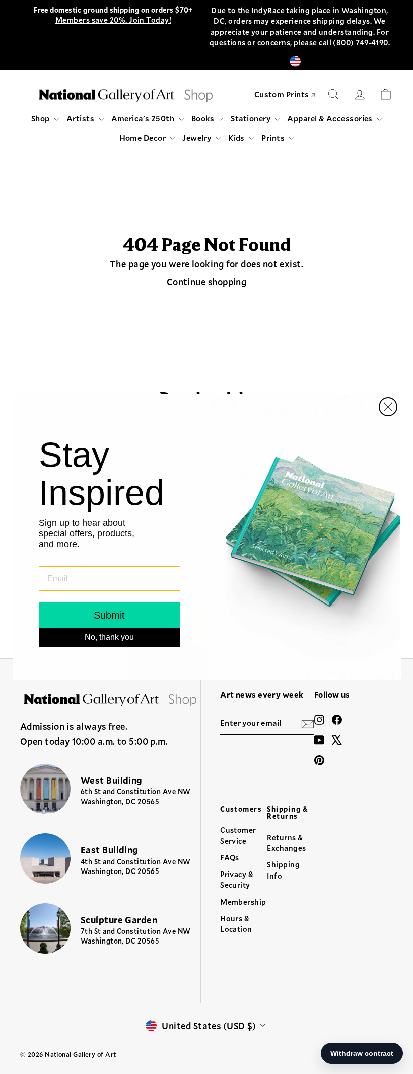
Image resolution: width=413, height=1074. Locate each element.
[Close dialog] (388, 407)
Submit (109, 615)
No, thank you (109, 637)
